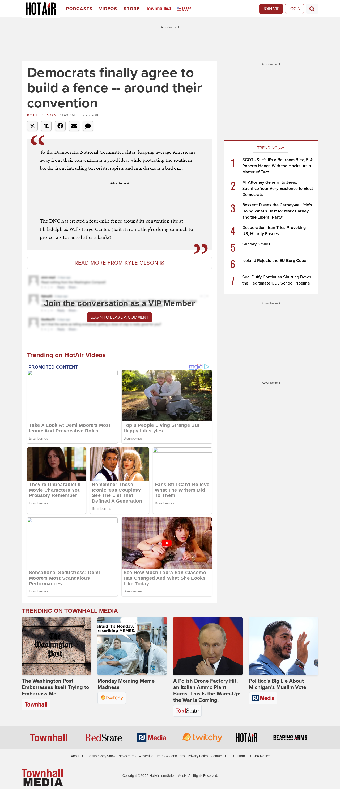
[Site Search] (312, 9)
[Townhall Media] (42, 777)
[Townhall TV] (159, 9)
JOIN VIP (271, 8)
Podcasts (79, 8)
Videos (108, 8)
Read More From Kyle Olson (117, 263)
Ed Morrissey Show (101, 756)
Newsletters (127, 756)
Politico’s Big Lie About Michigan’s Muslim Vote (277, 684)
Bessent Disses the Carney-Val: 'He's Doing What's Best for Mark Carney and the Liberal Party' (277, 211)
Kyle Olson (43, 115)
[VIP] (185, 9)
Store (132, 8)
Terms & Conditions (170, 756)
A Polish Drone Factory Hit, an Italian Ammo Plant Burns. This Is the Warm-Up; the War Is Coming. (206, 690)
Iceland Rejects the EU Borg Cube (274, 260)
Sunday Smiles (256, 244)
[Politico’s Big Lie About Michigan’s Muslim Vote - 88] (283, 646)
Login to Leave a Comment (119, 317)
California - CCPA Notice (251, 756)
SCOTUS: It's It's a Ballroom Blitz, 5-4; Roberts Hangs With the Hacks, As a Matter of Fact (277, 166)
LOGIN (294, 8)
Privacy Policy (198, 756)
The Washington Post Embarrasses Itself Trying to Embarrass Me (55, 687)
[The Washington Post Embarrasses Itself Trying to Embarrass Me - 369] (56, 646)
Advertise (146, 756)
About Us (77, 756)
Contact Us (219, 756)
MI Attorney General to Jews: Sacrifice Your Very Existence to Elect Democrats (277, 188)
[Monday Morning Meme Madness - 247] (132, 646)
